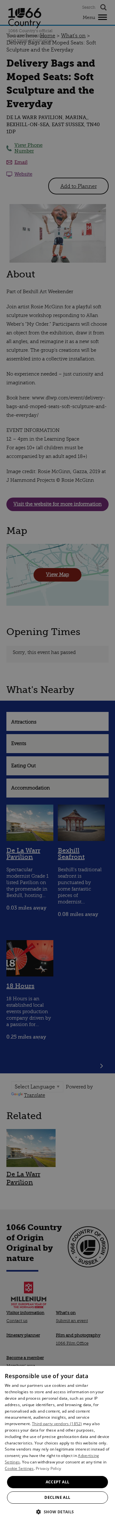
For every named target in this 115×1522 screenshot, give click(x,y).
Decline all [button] (57, 1497)
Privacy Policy (48, 1468)
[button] (57, 1511)
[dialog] (57, 1444)
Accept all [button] (58, 1482)
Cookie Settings (19, 1468)
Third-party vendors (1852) (57, 1423)
